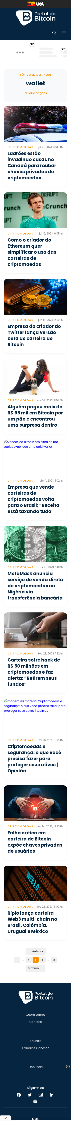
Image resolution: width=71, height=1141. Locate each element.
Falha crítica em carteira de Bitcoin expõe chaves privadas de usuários (35, 842)
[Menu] (63, 33)
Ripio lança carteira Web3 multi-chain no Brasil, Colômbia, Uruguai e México (32, 922)
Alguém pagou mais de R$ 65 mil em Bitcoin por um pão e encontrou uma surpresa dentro (35, 416)
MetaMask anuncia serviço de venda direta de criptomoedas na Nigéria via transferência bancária (35, 585)
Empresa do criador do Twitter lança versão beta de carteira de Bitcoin (34, 335)
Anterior (35, 951)
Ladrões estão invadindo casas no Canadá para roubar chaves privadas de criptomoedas (32, 165)
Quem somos (35, 1015)
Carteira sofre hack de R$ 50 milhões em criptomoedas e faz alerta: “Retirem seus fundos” (34, 672)
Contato (35, 1022)
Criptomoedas (20, 147)
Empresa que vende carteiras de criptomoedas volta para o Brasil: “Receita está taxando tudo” (33, 499)
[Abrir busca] (54, 33)
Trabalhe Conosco (35, 1048)
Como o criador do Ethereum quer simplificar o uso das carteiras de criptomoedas (32, 252)
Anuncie (35, 1041)
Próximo (35, 968)
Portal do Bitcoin (35, 17)
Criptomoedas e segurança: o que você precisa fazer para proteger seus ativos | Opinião (34, 758)
